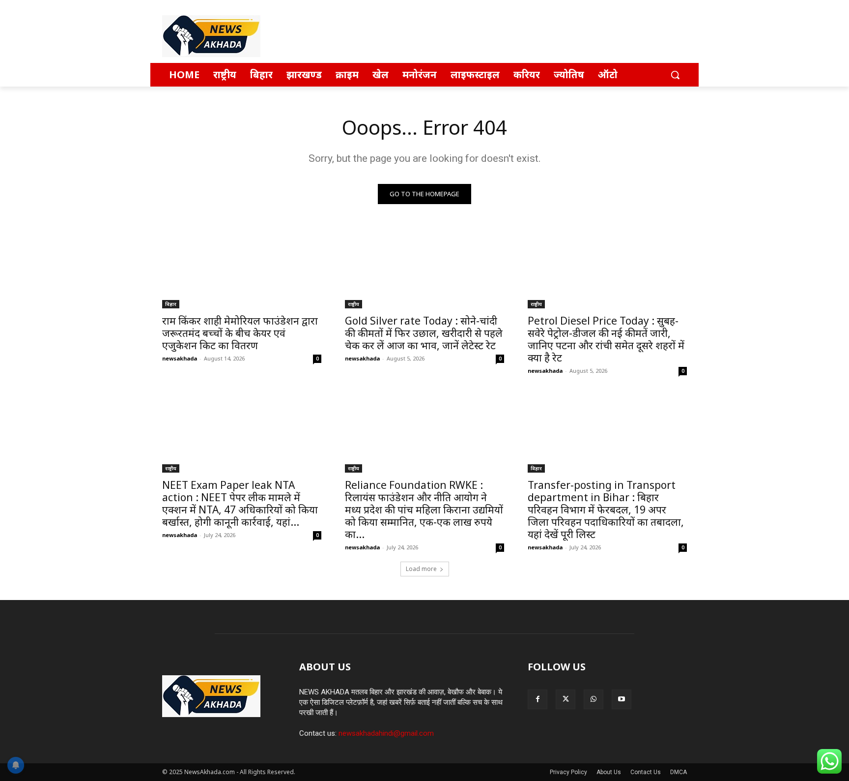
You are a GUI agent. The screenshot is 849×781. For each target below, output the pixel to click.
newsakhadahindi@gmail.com (386, 733)
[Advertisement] (498, 36)
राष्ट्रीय (353, 303)
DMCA (678, 772)
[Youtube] (621, 699)
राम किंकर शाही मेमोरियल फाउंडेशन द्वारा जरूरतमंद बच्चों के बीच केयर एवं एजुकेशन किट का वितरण (240, 333)
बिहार (170, 303)
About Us (608, 772)
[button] (675, 75)
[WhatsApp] (593, 699)
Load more (421, 569)
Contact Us (645, 772)
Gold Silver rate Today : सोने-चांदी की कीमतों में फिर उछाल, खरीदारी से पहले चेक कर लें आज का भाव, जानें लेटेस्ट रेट (424, 333)
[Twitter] (565, 699)
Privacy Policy (568, 772)
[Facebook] (537, 699)
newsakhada (179, 358)
